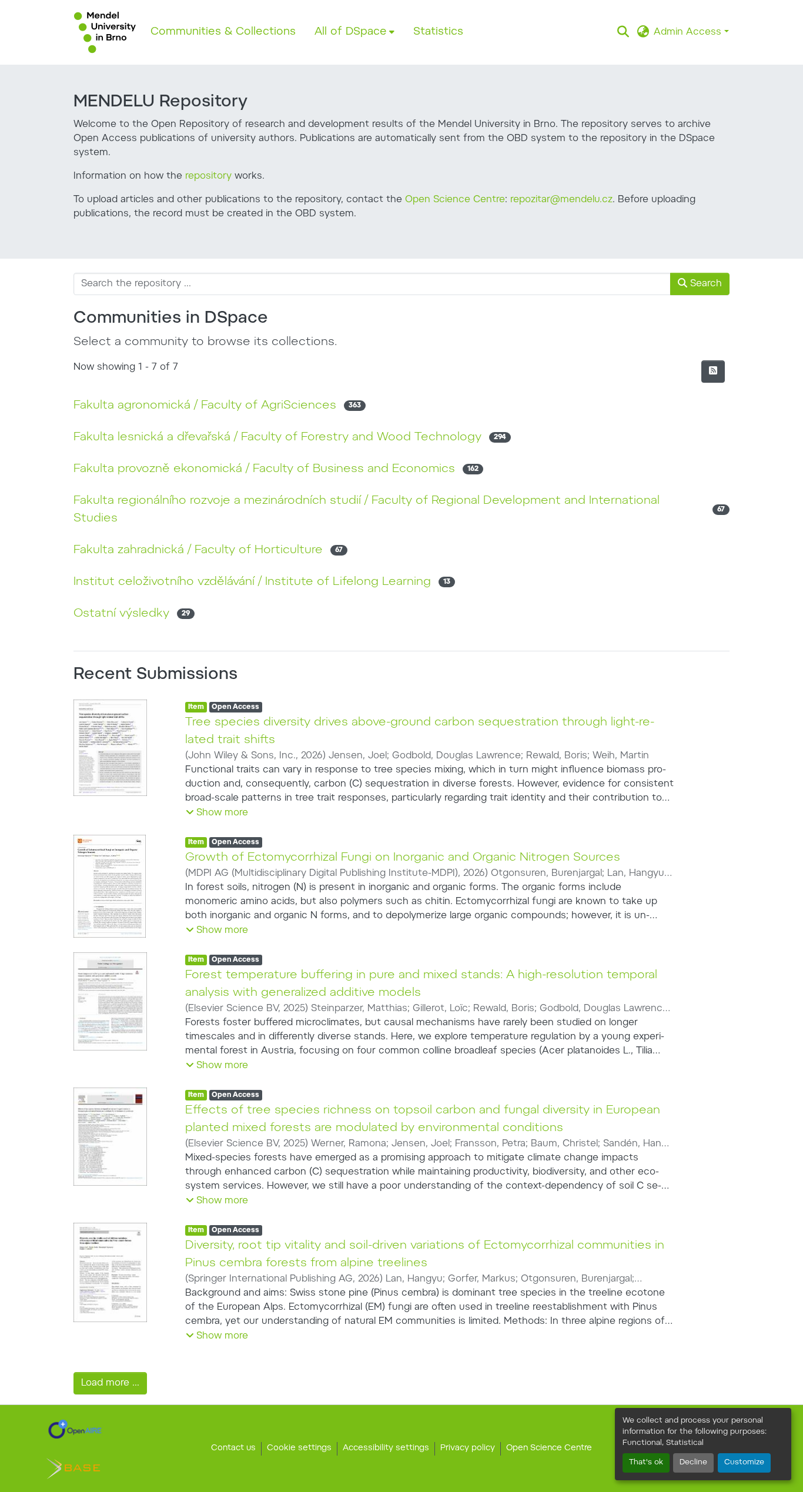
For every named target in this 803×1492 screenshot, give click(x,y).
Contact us (233, 1448)
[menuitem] (354, 32)
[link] (75, 1429)
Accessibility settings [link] (386, 1448)
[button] (104, 32)
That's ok (646, 1462)
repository (208, 176)
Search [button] (704, 284)
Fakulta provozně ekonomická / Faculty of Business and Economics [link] (264, 469)
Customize (744, 1462)
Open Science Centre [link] (549, 1448)
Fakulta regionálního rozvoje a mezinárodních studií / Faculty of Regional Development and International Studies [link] (366, 509)
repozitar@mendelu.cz (561, 200)
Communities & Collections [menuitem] (223, 32)
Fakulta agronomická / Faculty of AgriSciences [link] (204, 406)
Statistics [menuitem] (438, 32)
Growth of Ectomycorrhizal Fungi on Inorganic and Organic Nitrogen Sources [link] (402, 858)
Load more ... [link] (110, 1383)
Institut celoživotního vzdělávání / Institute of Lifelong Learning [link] (252, 582)
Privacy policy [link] (467, 1448)
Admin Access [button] (689, 32)
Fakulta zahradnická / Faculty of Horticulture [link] (198, 550)
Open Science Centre (455, 200)
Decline (693, 1462)
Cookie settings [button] (299, 1448)
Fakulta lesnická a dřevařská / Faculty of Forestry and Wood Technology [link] (277, 437)
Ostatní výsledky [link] (121, 614)
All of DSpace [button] (350, 32)
